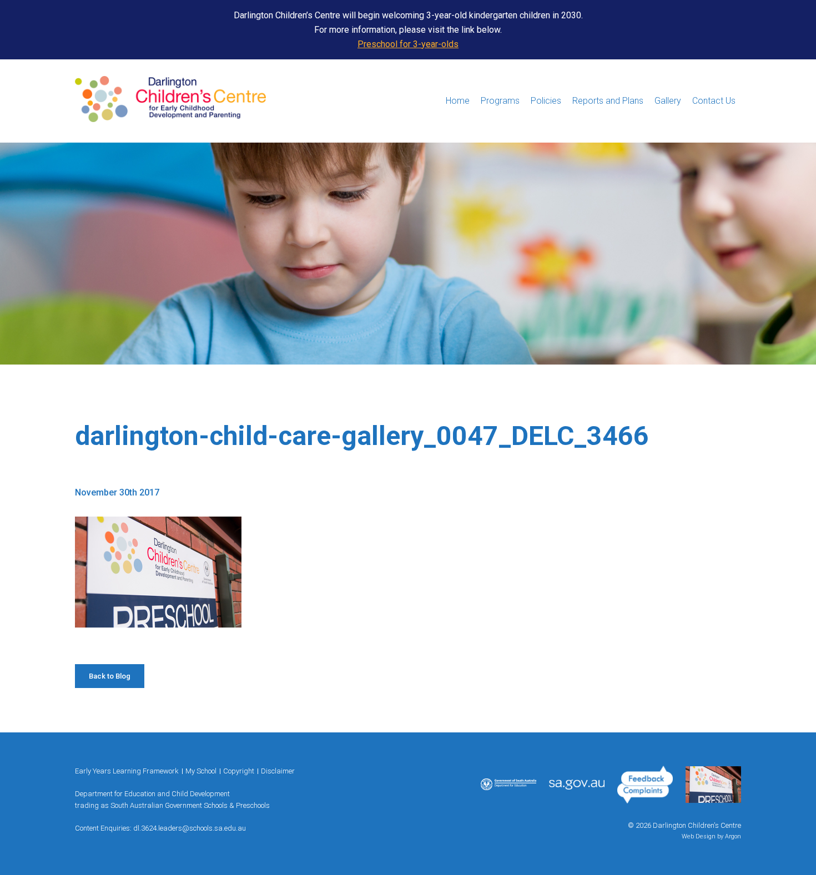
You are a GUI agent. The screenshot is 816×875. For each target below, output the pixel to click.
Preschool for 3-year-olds (408, 44)
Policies (546, 100)
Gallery (667, 100)
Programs (500, 100)
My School (200, 771)
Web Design (699, 836)
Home (458, 100)
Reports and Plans (607, 100)
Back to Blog (109, 676)
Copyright (238, 771)
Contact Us (714, 100)
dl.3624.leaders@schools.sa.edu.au (189, 828)
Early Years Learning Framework (127, 771)
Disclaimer (278, 771)
